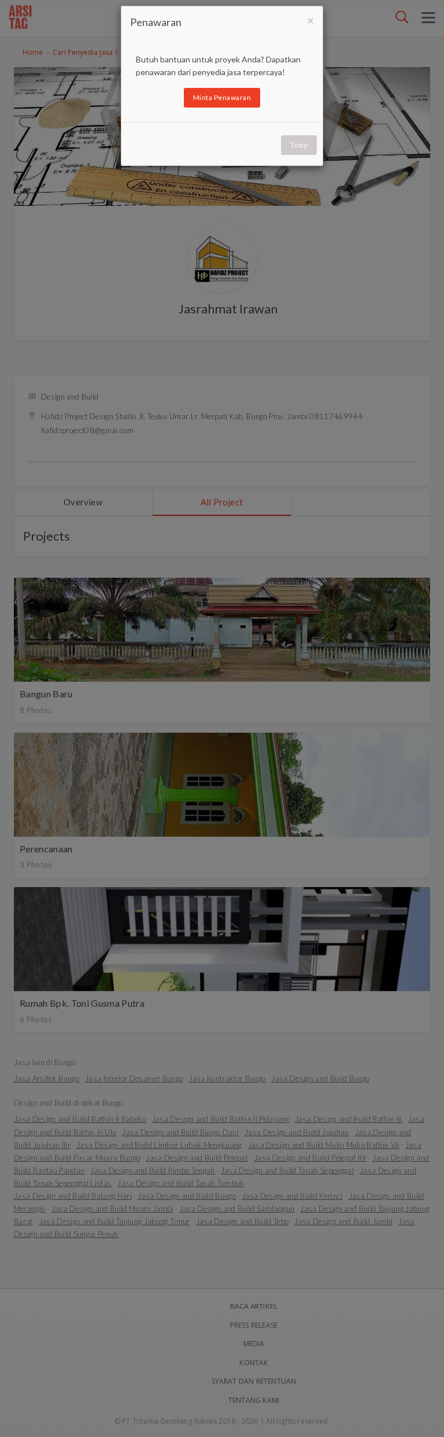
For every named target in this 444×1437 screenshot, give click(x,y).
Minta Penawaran (222, 97)
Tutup (299, 145)
